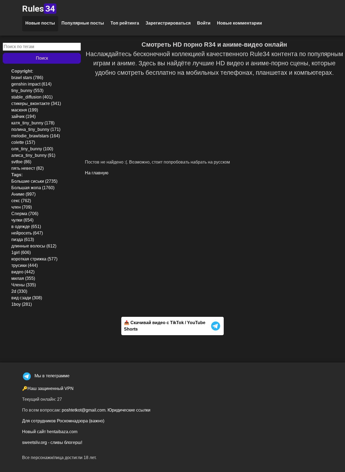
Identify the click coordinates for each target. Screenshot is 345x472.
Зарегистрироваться (168, 23)
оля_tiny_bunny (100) (32, 149)
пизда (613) (22, 239)
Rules (38, 9)
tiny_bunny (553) (27, 90)
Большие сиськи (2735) (34, 181)
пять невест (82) (27, 168)
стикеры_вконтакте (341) (36, 103)
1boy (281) (21, 304)
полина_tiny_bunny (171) (35, 129)
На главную (96, 173)
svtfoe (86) (21, 161)
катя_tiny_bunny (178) (32, 123)
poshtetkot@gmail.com (83, 410)
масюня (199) (24, 110)
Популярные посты (82, 23)
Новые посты (40, 23)
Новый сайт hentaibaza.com (49, 431)
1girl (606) (21, 252)
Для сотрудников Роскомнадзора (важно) (63, 421)
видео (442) (22, 272)
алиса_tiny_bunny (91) (33, 155)
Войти (204, 23)
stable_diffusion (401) (32, 97)
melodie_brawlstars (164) (35, 136)
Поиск (42, 58)
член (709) (21, 207)
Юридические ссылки (129, 410)
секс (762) (21, 200)
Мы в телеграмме (52, 375)
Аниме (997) (23, 194)
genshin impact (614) (31, 84)
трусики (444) (24, 265)
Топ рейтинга (125, 23)
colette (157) (23, 142)
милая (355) (23, 278)
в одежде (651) (26, 226)
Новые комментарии (239, 23)
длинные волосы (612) (33, 246)
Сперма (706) (24, 213)
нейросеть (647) (27, 233)
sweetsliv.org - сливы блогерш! (52, 442)
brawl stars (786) (27, 77)
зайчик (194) (23, 116)
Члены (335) (23, 285)
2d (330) (19, 291)
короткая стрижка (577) (34, 259)
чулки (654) (22, 220)
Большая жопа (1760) (32, 187)
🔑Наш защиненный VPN (48, 388)
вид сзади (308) (26, 298)
